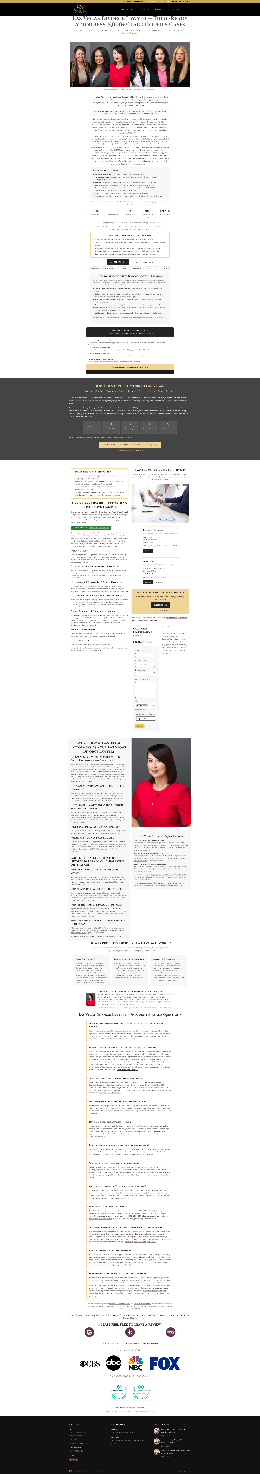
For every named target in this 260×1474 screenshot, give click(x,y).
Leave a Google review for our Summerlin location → (140, 1343)
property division (80, 522)
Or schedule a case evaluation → (142, 262)
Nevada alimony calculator (160, 1262)
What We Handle (108, 268)
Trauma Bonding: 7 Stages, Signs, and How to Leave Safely (174, 1441)
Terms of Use (172, 1471)
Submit (140, 726)
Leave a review (158, 551)
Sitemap (188, 1471)
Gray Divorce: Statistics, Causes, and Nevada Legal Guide (173, 1430)
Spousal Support (104, 611)
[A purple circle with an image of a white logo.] (130, 1332)
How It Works (95, 268)
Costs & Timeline (122, 268)
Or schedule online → (160, 610)
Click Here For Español (134, 2)
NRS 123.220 (84, 963)
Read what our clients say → (127, 1070)
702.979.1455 (165, 2)
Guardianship (80, 640)
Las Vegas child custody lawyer (86, 650)
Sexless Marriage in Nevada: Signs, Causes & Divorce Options (176, 1451)
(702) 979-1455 (148, 542)
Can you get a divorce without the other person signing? (111, 1198)
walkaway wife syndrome (173, 885)
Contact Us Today (168, 627)
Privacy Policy (181, 1471)
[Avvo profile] (171, 1332)
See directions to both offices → (110, 1093)
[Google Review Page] (89, 1332)
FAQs (157, 268)
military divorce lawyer (78, 933)
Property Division (136, 268)
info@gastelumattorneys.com (79, 1443)
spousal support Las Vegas (106, 1265)
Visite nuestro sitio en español (99, 528)
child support (90, 520)
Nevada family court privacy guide (154, 1291)
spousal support (101, 520)
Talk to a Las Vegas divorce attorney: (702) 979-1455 (130, 367)
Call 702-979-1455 (118, 262)
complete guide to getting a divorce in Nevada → (117, 437)
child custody (112, 520)
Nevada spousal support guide (165, 980)
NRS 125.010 (96, 400)
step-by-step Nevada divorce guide (109, 936)
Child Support (80, 611)
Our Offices (148, 268)
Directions (148, 551)
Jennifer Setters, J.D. (110, 111)
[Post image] (157, 1431)
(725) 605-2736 (148, 573)
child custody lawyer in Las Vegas (100, 1219)
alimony (147, 875)
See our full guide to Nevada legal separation (140, 1242)
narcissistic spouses (94, 573)
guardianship (122, 520)
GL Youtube (152, 2)
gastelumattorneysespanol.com (81, 817)
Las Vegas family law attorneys (123, 1293)
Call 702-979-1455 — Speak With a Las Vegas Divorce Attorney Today (130, 445)
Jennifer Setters (90, 538)
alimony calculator (174, 858)
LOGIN (71, 1455)
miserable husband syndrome (151, 885)
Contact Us (166, 268)
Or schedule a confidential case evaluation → (130, 450)
